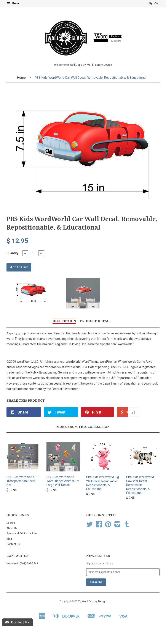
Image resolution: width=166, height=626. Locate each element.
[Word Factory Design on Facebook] (99, 525)
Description (64, 321)
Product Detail (95, 321)
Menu (15, 3)
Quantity (12, 253)
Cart (157, 3)
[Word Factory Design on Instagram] (117, 525)
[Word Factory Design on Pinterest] (108, 525)
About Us (11, 528)
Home (21, 78)
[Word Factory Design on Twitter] (89, 525)
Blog (9, 538)
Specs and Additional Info (21, 533)
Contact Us (13, 544)
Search (10, 522)
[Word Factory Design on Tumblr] (127, 525)
